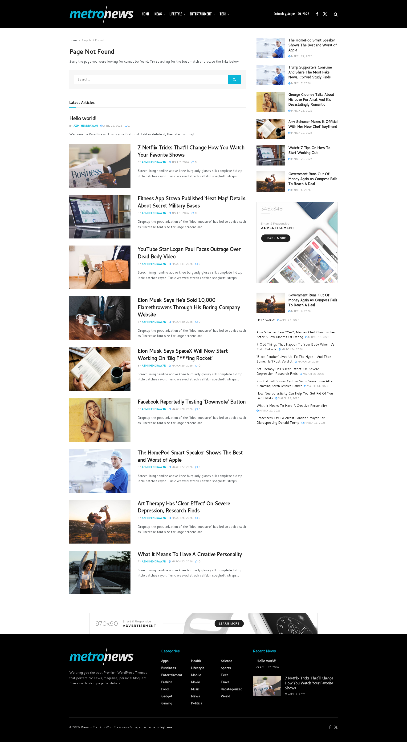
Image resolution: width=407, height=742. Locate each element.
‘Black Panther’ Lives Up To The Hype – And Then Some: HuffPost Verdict (293, 359)
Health (196, 660)
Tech (223, 14)
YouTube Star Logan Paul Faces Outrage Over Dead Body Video (189, 252)
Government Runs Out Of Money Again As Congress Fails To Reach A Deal (312, 178)
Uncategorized (231, 689)
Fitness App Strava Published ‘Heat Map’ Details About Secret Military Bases (191, 201)
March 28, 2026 (182, 409)
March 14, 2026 (317, 386)
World (225, 696)
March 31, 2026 (182, 264)
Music (195, 689)
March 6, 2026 (300, 190)
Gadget (166, 696)
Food (165, 689)
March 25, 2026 (182, 561)
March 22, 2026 (301, 159)
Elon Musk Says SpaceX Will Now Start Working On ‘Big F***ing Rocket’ (183, 354)
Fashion (166, 682)
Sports (226, 667)
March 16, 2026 (308, 361)
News (158, 14)
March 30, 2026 (182, 322)
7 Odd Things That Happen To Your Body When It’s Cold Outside (295, 346)
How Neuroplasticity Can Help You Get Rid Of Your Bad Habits (295, 395)
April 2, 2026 (180, 162)
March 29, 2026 (182, 365)
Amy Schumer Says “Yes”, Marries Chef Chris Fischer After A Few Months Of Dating (295, 334)
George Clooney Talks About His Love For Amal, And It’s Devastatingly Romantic (311, 99)
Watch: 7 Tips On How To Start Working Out (309, 150)
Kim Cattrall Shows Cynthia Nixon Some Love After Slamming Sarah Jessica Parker (295, 383)
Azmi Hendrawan (85, 126)
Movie (195, 682)
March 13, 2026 (318, 337)
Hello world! (83, 118)
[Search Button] (234, 79)
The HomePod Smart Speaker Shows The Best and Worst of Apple (190, 456)
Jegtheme (165, 727)
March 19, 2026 (301, 133)
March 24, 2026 (292, 349)
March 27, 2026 (182, 467)
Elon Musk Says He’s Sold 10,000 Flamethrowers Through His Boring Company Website (189, 307)
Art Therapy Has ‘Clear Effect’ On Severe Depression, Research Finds (184, 507)
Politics (196, 703)
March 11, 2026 (315, 423)
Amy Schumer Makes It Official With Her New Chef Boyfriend (313, 124)
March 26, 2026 (182, 518)
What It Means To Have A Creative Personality (190, 554)
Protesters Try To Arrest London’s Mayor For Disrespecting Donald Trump (290, 420)
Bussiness (168, 667)
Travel (225, 682)
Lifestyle (176, 14)
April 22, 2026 (112, 126)
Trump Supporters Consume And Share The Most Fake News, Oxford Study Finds (310, 72)
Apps (165, 660)
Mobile (196, 675)
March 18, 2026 (301, 111)
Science (226, 660)
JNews (85, 727)
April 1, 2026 (180, 213)
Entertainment (201, 14)
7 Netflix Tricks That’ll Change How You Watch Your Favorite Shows (191, 151)
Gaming (166, 703)
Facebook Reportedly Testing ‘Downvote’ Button (192, 401)
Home (145, 14)
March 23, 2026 (288, 398)
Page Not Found (92, 40)
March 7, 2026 (300, 83)
